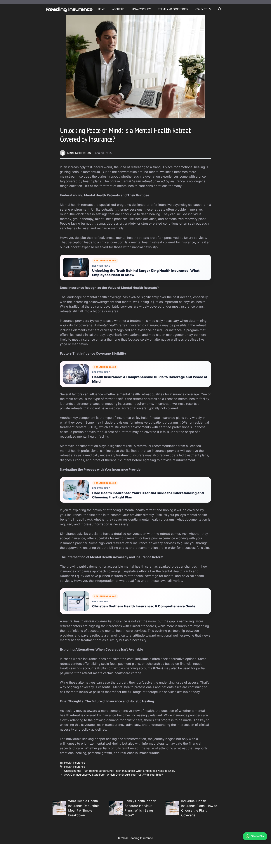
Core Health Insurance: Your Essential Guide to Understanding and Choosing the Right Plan (148, 495)
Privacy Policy (141, 9)
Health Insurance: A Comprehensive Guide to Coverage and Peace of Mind (149, 379)
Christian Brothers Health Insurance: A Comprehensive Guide (143, 606)
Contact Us (203, 9)
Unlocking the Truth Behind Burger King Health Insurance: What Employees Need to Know (145, 273)
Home (101, 9)
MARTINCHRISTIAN (79, 153)
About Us (118, 9)
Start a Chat (258, 836)
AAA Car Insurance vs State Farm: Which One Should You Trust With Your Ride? (113, 774)
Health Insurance (74, 762)
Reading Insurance (69, 9)
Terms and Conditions (173, 9)
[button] (219, 9)
